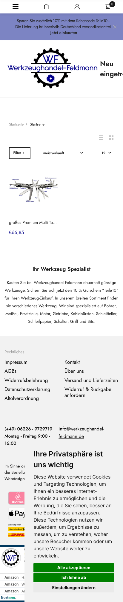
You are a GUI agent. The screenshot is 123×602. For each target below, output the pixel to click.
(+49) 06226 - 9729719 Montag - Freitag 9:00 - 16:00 (28, 436)
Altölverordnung (21, 398)
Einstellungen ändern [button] (73, 587)
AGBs (10, 371)
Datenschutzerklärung (27, 389)
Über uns (74, 371)
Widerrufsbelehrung (26, 380)
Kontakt (72, 362)
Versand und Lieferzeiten (91, 380)
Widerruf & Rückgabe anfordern (87, 392)
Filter (17, 152)
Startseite (16, 124)
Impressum (15, 362)
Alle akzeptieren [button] (73, 567)
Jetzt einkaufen (63, 33)
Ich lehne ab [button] (73, 577)
